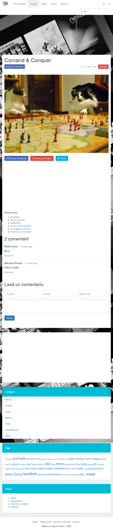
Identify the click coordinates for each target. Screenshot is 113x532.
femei (60, 463)
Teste (7, 423)
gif (94, 464)
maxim (49, 468)
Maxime (9, 417)
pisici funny (13, 473)
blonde (61, 458)
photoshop (92, 468)
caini (66, 459)
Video (44, 3)
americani (8, 459)
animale (19, 458)
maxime (59, 468)
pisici (101, 468)
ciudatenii (14, 464)
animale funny (33, 458)
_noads (89, 473)
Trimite (9, 318)
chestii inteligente (93, 458)
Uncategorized (12, 429)
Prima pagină (19, 3)
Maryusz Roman (13, 263)
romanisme (54, 474)
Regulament (16, 500)
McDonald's (70, 468)
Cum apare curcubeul (20, 228)
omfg (85, 469)
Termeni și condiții (19, 503)
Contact (14, 506)
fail (47, 463)
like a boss (30, 468)
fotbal (78, 464)
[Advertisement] (56, 186)
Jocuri (54, 3)
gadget (90, 464)
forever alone (70, 464)
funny (84, 464)
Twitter (62, 158)
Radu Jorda (11, 246)
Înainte (103, 66)
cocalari (23, 464)
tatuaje (76, 474)
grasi (98, 464)
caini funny (76, 458)
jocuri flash (20, 469)
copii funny (31, 464)
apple (43, 459)
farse (53, 464)
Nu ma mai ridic (17, 219)
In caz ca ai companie (20, 225)
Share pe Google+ (43, 158)
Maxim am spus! (4, 3)
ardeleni (49, 459)
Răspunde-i (9, 255)
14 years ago (26, 246)
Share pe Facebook (15, 66)
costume (41, 464)
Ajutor (13, 497)
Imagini (33, 3)
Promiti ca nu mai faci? (20, 231)
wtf (81, 474)
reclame (42, 474)
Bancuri (64, 3)
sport (63, 474)
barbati (55, 459)
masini (41, 468)
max (89, 66)
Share (17, 158)
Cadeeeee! (15, 222)
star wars (69, 474)
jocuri (13, 468)
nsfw (80, 468)
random (30, 473)
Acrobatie (14, 216)
